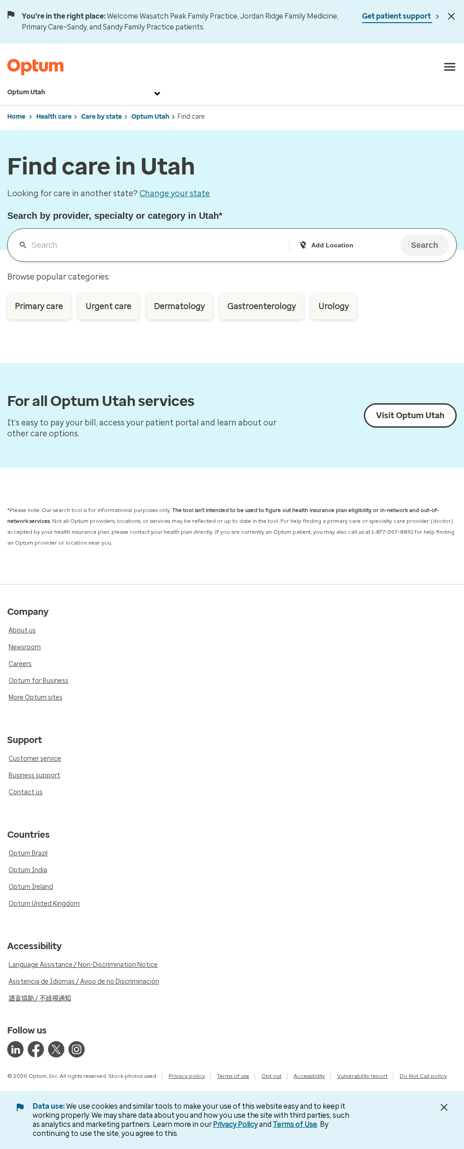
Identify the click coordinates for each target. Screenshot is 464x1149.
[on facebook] (36, 1049)
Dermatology (179, 306)
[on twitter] (56, 1049)
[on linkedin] (15, 1049)
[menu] (450, 67)
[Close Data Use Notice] (444, 1107)
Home (16, 117)
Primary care (39, 306)
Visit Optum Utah (410, 415)
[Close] (451, 16)
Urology (334, 306)
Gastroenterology (261, 306)
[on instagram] (76, 1049)
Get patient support (397, 16)
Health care (54, 117)
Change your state (175, 193)
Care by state (101, 117)
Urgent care (108, 306)
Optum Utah (26, 92)
